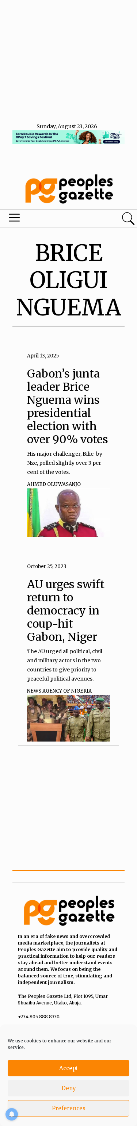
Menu (47, 219)
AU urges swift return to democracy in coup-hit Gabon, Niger (65, 610)
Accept (68, 1068)
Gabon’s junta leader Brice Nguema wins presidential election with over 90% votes (67, 406)
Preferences (68, 1108)
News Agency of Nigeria (59, 691)
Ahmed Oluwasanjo (54, 484)
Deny (68, 1088)
